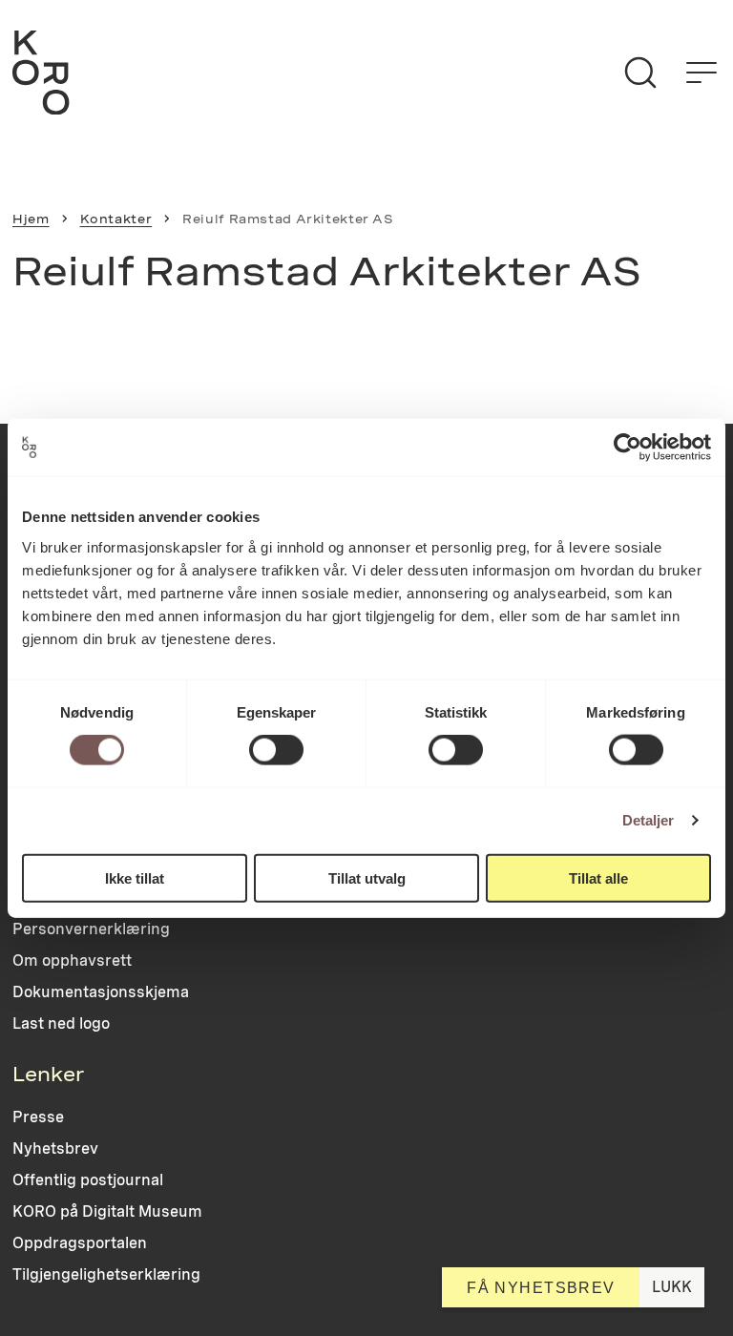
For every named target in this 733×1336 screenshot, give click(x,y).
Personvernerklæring (91, 929)
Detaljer (648, 820)
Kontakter (116, 219)
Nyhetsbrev (55, 1148)
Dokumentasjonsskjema (100, 992)
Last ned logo (61, 1023)
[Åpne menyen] (701, 72)
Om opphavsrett (72, 960)
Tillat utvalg (367, 877)
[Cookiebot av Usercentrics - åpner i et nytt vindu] (627, 447)
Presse (38, 1117)
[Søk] (640, 72)
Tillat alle (598, 877)
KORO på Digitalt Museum (107, 1211)
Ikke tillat (134, 877)
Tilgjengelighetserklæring (106, 1274)
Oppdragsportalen (79, 1243)
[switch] (276, 750)
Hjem (31, 219)
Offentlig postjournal (87, 1180)
